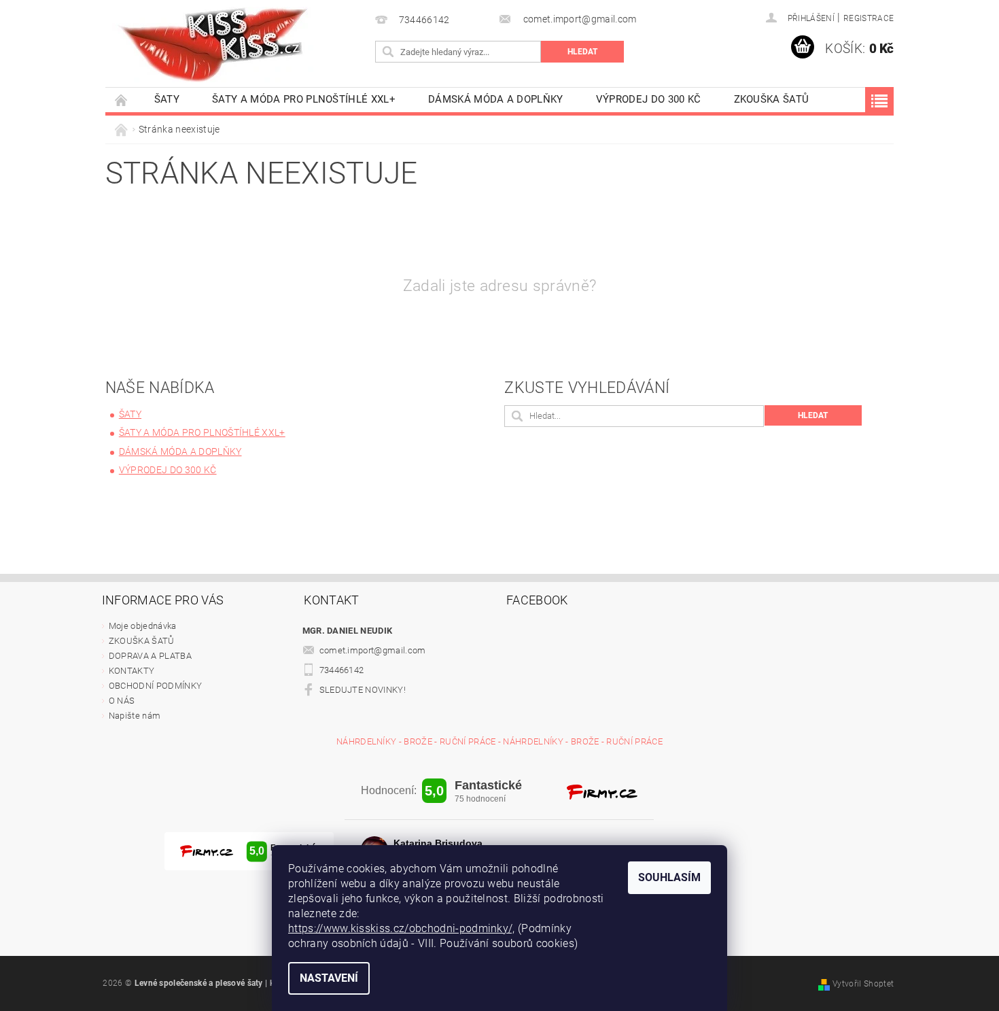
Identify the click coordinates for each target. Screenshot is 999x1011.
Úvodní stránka (121, 100)
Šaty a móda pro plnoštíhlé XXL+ (304, 99)
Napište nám (135, 715)
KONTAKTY (132, 671)
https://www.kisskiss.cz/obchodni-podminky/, (401, 928)
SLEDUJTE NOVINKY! (362, 690)
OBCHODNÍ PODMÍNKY (155, 686)
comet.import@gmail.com (372, 650)
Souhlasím (669, 877)
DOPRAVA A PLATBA (150, 656)
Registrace (868, 18)
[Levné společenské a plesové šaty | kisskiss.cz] (214, 44)
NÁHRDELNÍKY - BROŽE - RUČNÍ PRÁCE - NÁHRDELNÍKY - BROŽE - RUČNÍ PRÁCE (499, 741)
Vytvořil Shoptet (863, 984)
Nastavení (329, 978)
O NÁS (122, 701)
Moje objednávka (143, 626)
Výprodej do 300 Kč (648, 99)
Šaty (166, 99)
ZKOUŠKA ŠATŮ (771, 99)
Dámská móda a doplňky (495, 99)
